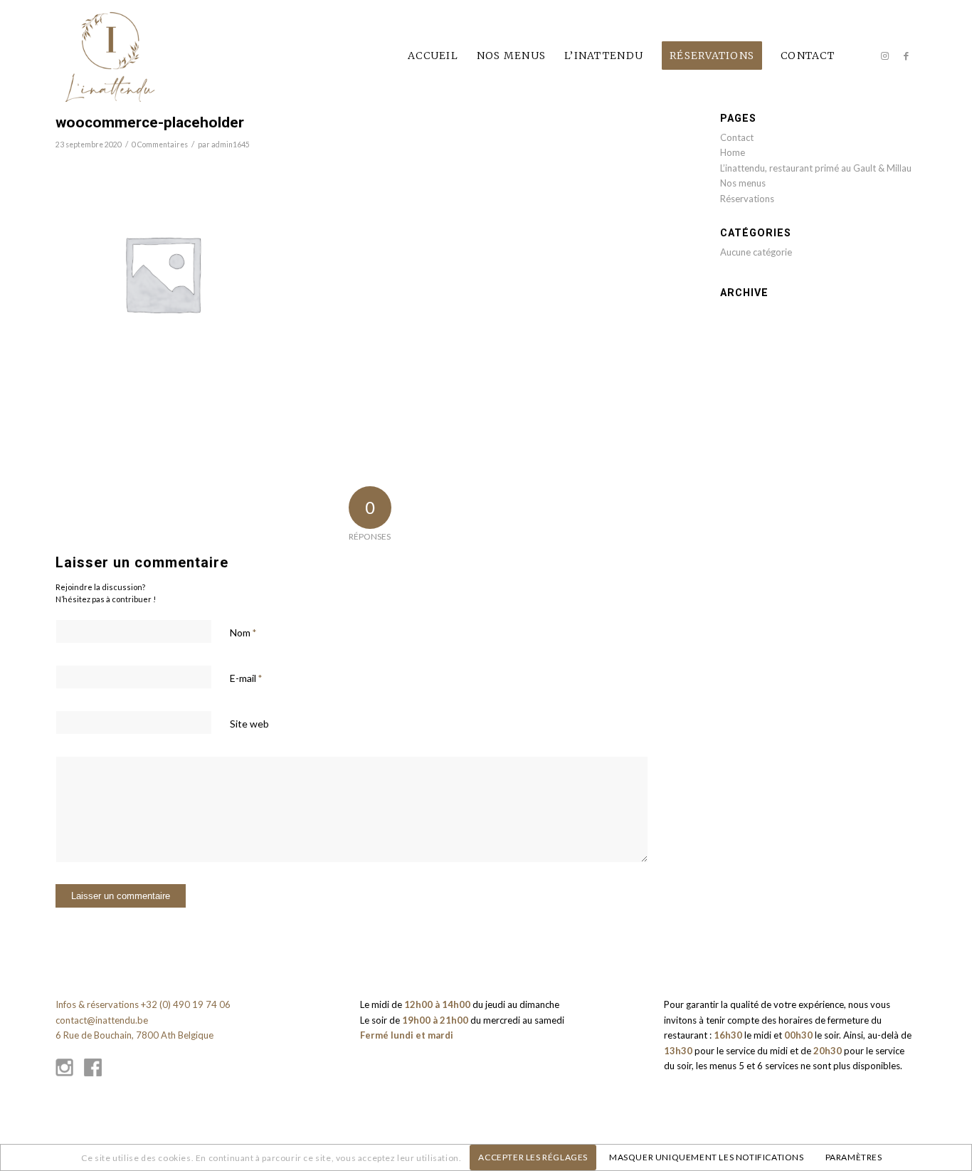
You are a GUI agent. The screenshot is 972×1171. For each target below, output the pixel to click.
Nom (243, 632)
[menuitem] (432, 56)
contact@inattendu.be (102, 1020)
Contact (737, 137)
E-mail (246, 678)
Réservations (747, 198)
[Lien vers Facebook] (905, 55)
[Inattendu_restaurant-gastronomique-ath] (110, 56)
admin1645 (230, 144)
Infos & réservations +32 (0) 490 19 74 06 (143, 1004)
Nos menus (743, 183)
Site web (249, 724)
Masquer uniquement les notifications (706, 1157)
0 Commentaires (160, 144)
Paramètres (853, 1157)
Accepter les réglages (533, 1157)
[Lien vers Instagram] (884, 55)
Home (732, 152)
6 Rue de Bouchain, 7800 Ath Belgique (134, 1035)
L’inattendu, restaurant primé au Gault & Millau (816, 168)
